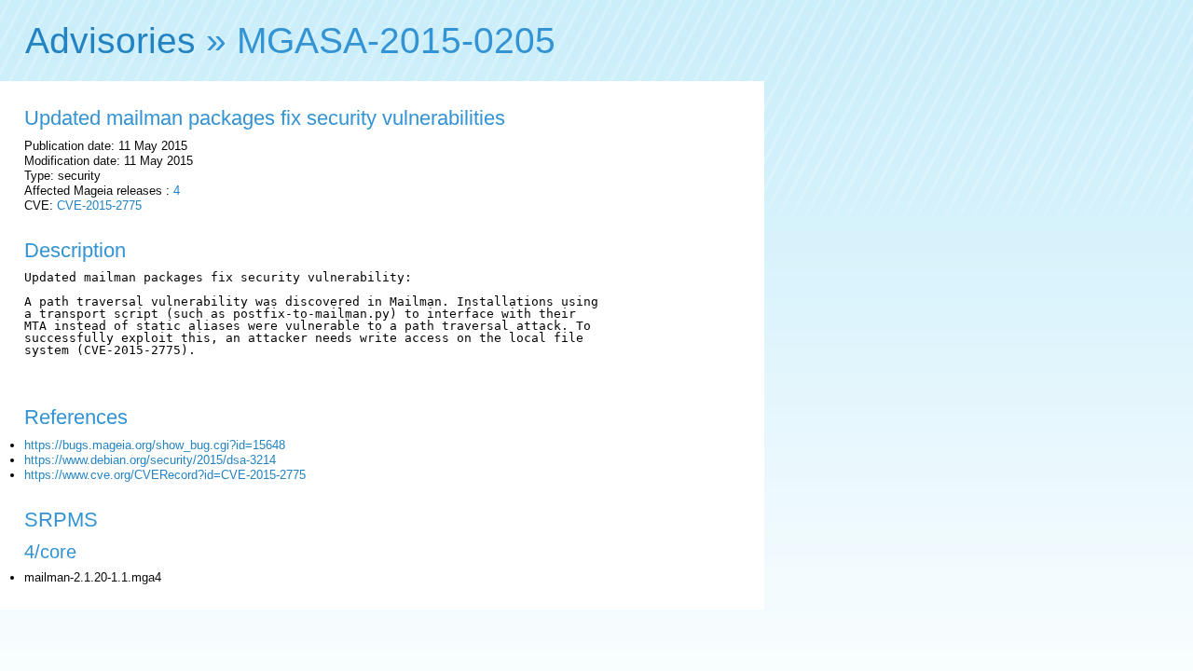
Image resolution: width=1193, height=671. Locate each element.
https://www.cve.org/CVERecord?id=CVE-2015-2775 (165, 475)
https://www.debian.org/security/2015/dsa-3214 (150, 460)
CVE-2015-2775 (99, 205)
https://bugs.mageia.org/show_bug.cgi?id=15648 (154, 445)
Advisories (110, 41)
